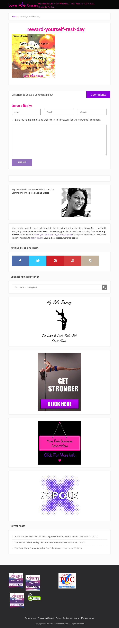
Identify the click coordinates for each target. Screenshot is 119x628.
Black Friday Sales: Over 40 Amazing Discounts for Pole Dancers (46, 536)
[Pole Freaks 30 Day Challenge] (59, 382)
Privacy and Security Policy (49, 618)
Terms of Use (30, 618)
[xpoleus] (59, 496)
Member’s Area (87, 618)
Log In (76, 618)
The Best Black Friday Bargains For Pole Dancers (38, 548)
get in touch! (37, 237)
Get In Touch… (89, 4)
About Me (79, 4)
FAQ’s (73, 4)
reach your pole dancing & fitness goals (53, 234)
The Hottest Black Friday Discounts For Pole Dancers (41, 542)
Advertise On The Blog (46, 7)
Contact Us (67, 618)
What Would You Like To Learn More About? (53, 4)
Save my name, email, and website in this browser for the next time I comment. (58, 119)
